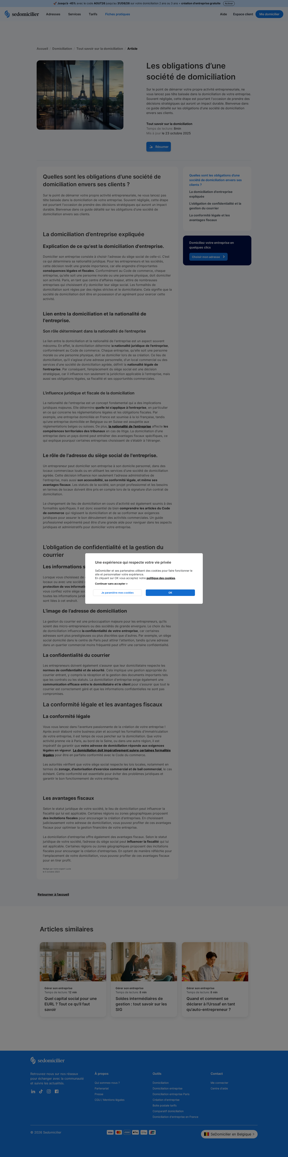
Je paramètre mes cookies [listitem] (117, 592)
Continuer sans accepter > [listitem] (111, 583)
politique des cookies (161, 578)
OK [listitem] (170, 592)
